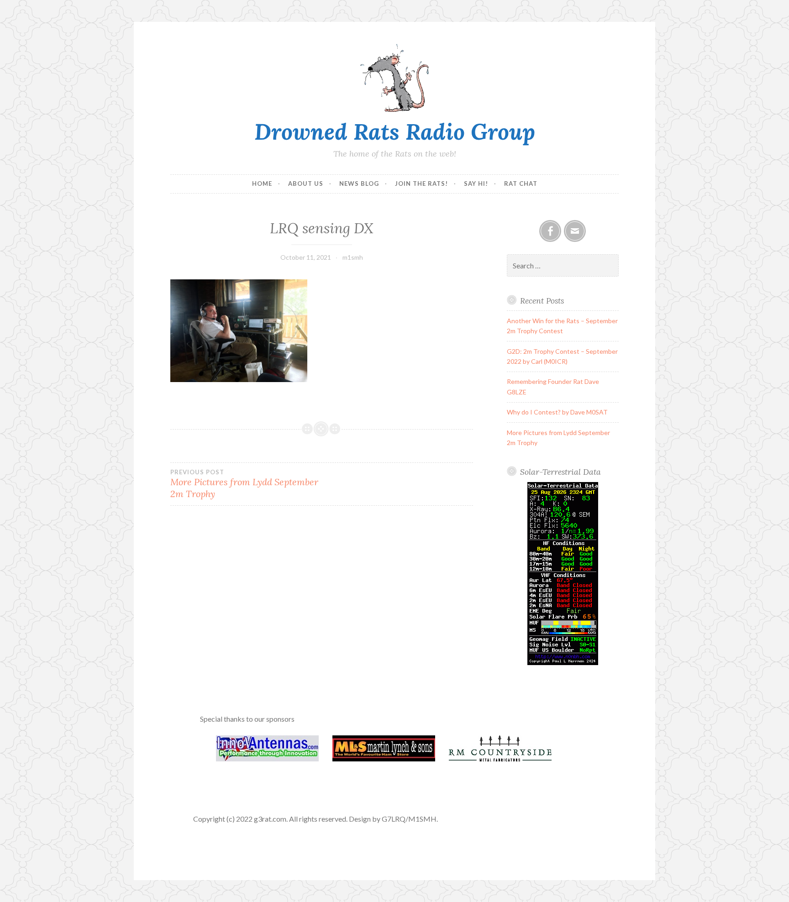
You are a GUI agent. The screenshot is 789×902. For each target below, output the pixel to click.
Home (262, 183)
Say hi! (476, 183)
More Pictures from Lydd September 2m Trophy (244, 483)
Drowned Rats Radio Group (394, 131)
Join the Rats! (421, 183)
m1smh (352, 257)
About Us (305, 183)
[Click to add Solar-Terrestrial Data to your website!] (562, 662)
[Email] (575, 231)
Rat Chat (520, 183)
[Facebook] (550, 231)
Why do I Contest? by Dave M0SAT (557, 412)
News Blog (359, 183)
